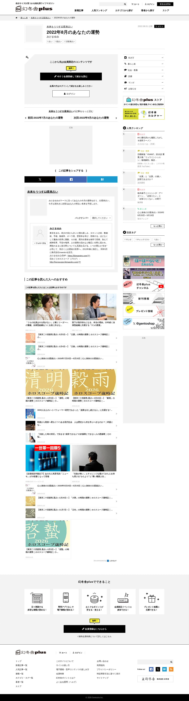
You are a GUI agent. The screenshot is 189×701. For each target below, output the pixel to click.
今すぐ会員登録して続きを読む (72, 76)
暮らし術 (24, 18)
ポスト (161, 26)
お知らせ (132, 89)
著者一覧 (19, 682)
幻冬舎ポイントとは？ (66, 678)
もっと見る (157, 226)
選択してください (100, 218)
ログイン (150, 4)
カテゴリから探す (124, 10)
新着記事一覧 (21, 665)
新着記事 (79, 10)
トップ (18, 661)
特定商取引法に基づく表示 (108, 674)
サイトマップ (102, 678)
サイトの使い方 (63, 665)
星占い (59, 41)
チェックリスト (143, 239)
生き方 (131, 58)
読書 (130, 76)
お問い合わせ (102, 661)
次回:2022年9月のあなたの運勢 (91, 117)
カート (136, 4)
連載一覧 (19, 674)
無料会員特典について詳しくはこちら (95, 636)
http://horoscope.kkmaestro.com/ (64, 262)
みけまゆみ (55, 228)
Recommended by (100, 560)
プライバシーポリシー (106, 669)
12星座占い (70, 41)
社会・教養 (133, 70)
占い (50, 41)
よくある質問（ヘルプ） (66, 682)
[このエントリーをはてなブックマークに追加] (164, 670)
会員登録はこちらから (96, 629)
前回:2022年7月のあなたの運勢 (45, 117)
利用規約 (101, 665)
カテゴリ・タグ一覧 (24, 678)
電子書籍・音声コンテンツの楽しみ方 (72, 669)
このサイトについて (65, 661)
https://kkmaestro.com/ (78, 256)
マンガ (131, 82)
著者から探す (147, 10)
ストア (166, 10)
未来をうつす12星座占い (41, 18)
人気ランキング (99, 10)
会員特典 (60, 674)
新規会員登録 (165, 4)
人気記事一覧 (21, 669)
